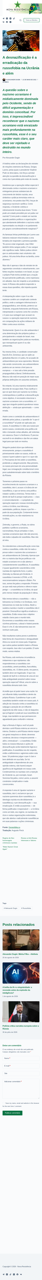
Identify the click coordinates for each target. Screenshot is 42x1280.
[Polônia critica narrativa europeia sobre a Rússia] (21, 1011)
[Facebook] (7, 22)
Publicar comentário (12, 1113)
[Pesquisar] (20, 20)
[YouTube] (10, 18)
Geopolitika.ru (14, 827)
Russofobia (26, 908)
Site (5, 1073)
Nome (7, 1058)
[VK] (3, 22)
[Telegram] (3, 18)
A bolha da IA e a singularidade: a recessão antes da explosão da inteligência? (17, 990)
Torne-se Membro (31, 20)
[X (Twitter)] (7, 18)
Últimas (6, 82)
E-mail (7, 1066)
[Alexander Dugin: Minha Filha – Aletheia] (21, 939)
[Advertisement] (21, 875)
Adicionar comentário (13, 1081)
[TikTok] (14, 18)
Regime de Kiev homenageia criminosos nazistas (10, 840)
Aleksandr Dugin (10, 908)
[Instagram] (10, 22)
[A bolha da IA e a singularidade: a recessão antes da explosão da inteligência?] (21, 972)
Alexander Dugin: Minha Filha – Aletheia (20, 954)
